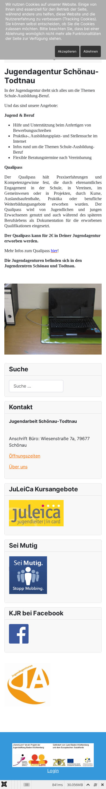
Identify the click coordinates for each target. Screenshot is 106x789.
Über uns (18, 466)
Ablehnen (90, 51)
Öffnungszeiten (24, 456)
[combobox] (36, 386)
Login (53, 770)
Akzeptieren (67, 51)
